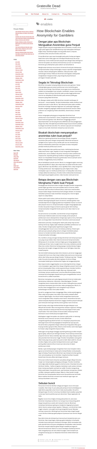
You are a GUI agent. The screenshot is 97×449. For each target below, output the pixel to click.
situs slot (16, 156)
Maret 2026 (18, 68)
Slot (26, 14)
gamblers (56, 441)
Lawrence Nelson (58, 439)
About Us (45, 14)
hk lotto (16, 155)
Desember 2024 (19, 98)
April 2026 (18, 66)
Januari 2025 (18, 96)
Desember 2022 (19, 146)
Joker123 (16, 166)
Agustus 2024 (18, 106)
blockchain (47, 441)
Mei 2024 (17, 112)
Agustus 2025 (18, 82)
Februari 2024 (19, 118)
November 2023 (19, 124)
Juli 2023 (17, 132)
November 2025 (19, 76)
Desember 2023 (19, 122)
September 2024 (19, 104)
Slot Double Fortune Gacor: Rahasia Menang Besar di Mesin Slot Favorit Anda (24, 33)
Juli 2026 (17, 62)
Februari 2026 (19, 70)
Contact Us (55, 14)
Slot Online (66, 439)
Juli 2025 (17, 84)
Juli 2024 (17, 108)
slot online (17, 167)
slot (15, 164)
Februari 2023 (19, 142)
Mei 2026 (17, 64)
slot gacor (16, 160)
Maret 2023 (18, 140)
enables (52, 441)
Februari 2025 (19, 94)
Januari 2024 (18, 120)
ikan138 (16, 153)
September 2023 (19, 128)
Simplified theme (82, 447)
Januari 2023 (18, 144)
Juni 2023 (17, 134)
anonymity (41, 441)
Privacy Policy (67, 14)
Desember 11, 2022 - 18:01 (45, 439)
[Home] (45, 19)
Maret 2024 (18, 116)
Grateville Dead (48, 6)
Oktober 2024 (18, 102)
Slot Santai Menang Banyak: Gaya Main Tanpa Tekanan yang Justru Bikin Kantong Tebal (23, 48)
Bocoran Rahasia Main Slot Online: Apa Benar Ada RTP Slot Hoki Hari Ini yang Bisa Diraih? (24, 54)
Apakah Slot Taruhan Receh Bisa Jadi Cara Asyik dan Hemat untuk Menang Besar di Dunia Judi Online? (24, 38)
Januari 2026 (18, 72)
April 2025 (18, 90)
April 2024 (18, 114)
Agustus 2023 (18, 130)
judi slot (16, 158)
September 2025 (19, 80)
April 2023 (18, 138)
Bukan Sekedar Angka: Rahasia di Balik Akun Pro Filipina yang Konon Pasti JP (24, 43)
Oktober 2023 (18, 126)
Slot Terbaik (35, 14)
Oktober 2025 (18, 78)
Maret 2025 (18, 92)
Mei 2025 (17, 88)
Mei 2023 (17, 136)
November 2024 (19, 100)
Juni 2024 (17, 110)
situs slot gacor (18, 162)
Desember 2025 (19, 74)
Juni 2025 (17, 86)
